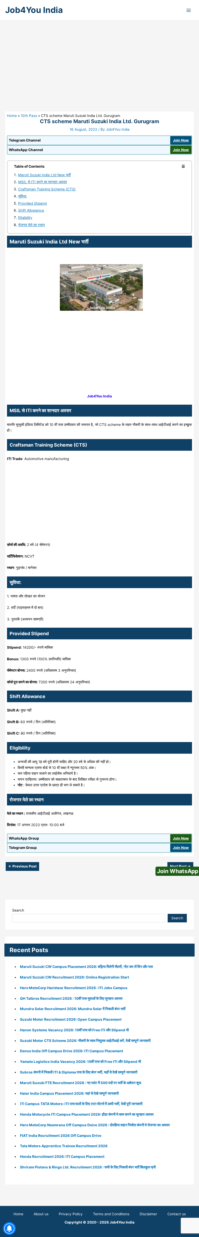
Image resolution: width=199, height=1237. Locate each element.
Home (12, 116)
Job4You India (34, 10)
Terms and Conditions (111, 1214)
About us (41, 1214)
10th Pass (29, 116)
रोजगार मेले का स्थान (31, 225)
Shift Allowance (31, 210)
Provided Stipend (32, 203)
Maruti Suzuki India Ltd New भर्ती (44, 175)
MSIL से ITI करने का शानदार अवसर (42, 182)
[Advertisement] (99, 73)
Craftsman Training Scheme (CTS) (47, 189)
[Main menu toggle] (188, 10)
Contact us (176, 1214)
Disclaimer (148, 1214)
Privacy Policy (71, 1214)
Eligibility (25, 218)
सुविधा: (22, 196)
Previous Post (22, 866)
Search (18, 910)
